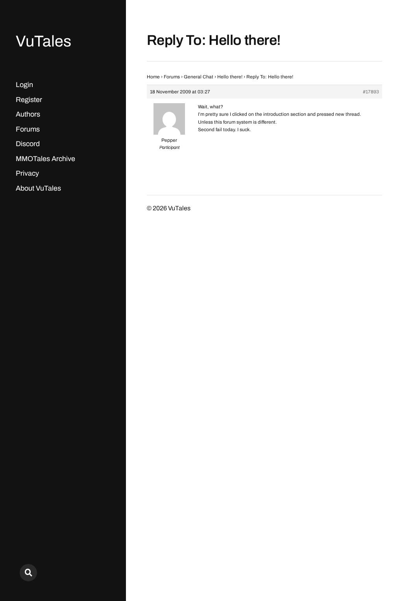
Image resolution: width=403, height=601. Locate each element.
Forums (28, 129)
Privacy (27, 173)
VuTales (43, 41)
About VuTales (38, 188)
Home (153, 77)
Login (24, 85)
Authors (28, 114)
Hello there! (229, 77)
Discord (28, 144)
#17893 (371, 92)
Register (29, 100)
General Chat (198, 77)
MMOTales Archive (45, 159)
